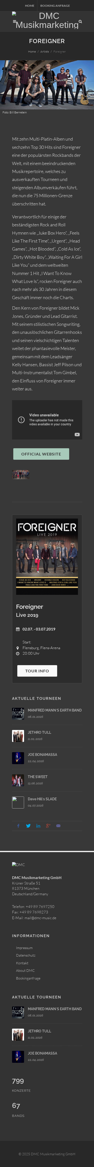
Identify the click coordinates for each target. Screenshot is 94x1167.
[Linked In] (38, 826)
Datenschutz (25, 955)
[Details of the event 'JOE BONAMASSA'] (18, 758)
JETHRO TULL (39, 732)
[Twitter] (28, 826)
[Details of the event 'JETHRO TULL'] (18, 736)
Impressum (24, 948)
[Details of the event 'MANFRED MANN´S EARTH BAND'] (18, 714)
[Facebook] (18, 826)
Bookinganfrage (28, 978)
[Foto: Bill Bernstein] (21, 474)
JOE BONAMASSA (42, 755)
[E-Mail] (58, 826)
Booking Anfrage (55, 5)
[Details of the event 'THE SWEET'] (18, 780)
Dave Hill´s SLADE (42, 799)
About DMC (25, 970)
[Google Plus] (48, 826)
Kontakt (22, 963)
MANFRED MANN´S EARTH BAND (55, 710)
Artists (44, 51)
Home (29, 5)
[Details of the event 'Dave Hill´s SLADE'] (18, 802)
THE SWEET (38, 777)
